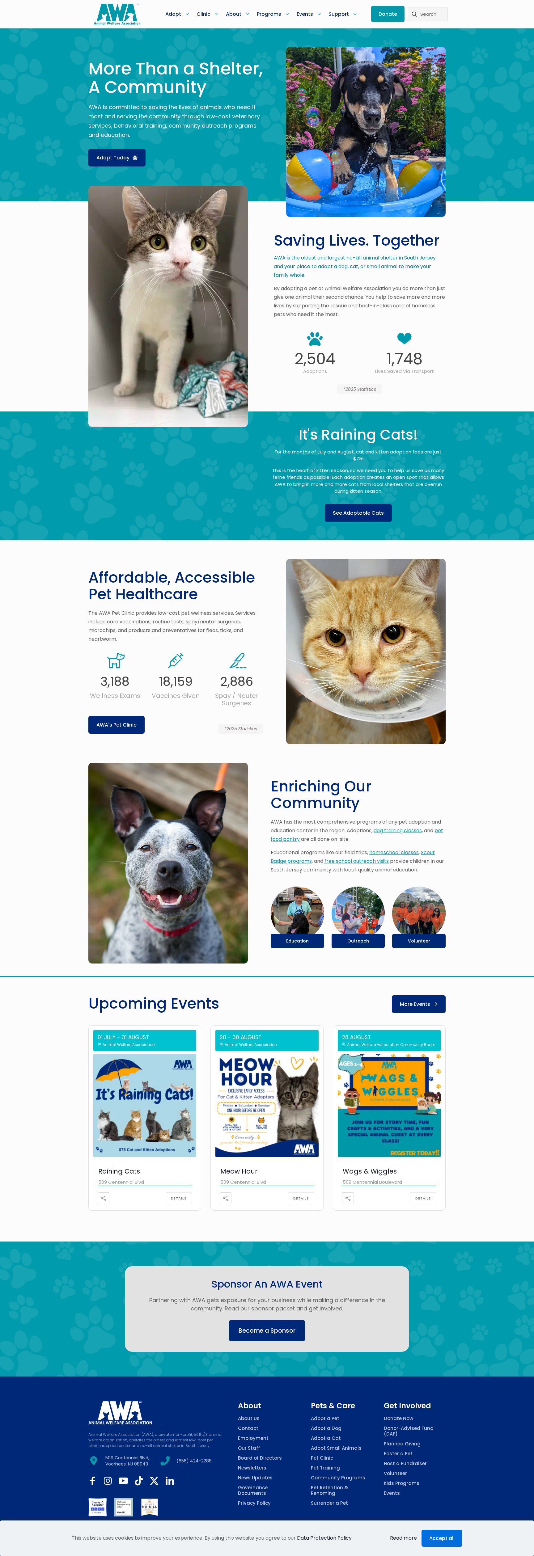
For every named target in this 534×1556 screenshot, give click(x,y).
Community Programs (338, 1477)
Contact (248, 1428)
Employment (253, 1438)
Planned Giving (402, 1443)
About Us (249, 1418)
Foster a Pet (398, 1453)
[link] (97, 1507)
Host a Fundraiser (405, 1463)
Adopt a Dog (326, 1428)
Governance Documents (253, 1490)
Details (179, 1198)
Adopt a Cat (326, 1438)
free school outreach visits (356, 861)
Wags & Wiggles (370, 1171)
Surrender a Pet (329, 1503)
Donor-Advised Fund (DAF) (409, 1431)
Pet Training (325, 1468)
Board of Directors (260, 1458)
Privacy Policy (254, 1503)
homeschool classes (394, 852)
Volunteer (395, 1473)
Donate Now (398, 1418)
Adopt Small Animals (336, 1448)
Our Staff (249, 1448)
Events (392, 1493)
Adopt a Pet (325, 1418)
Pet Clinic (322, 1458)
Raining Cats (119, 1171)
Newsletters (252, 1468)
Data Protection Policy (324, 1537)
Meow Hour (238, 1171)
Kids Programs (401, 1483)
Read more (403, 1537)
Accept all (442, 1538)
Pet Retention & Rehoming (329, 1490)
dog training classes (398, 830)
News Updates (255, 1477)
